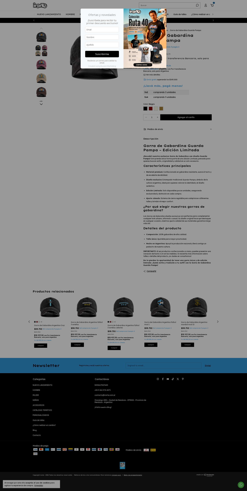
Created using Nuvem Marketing (102, 66)
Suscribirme (102, 54)
